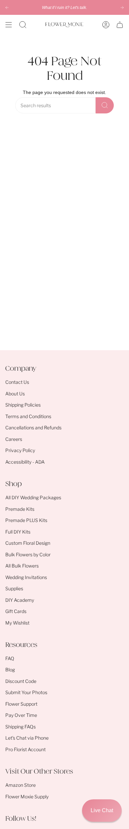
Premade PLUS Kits (26, 520)
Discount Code (20, 681)
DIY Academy (19, 600)
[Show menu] (9, 25)
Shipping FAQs (20, 726)
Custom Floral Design (27, 543)
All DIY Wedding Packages (33, 497)
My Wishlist (17, 623)
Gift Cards (15, 611)
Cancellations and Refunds (33, 427)
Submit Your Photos (26, 692)
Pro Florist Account (25, 749)
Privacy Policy (20, 450)
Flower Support (21, 704)
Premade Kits (19, 509)
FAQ (9, 658)
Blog (10, 669)
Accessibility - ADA (25, 462)
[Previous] (7, 7)
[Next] (122, 7)
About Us (15, 393)
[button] (23, 25)
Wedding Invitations (26, 577)
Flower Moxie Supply (27, 796)
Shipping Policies (23, 405)
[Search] (105, 105)
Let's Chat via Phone (27, 738)
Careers (13, 439)
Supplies (14, 588)
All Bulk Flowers (22, 565)
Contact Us (17, 382)
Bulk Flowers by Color (28, 554)
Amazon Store (20, 785)
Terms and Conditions (28, 416)
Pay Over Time (21, 715)
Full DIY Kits (17, 532)
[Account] (106, 25)
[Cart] (120, 25)
